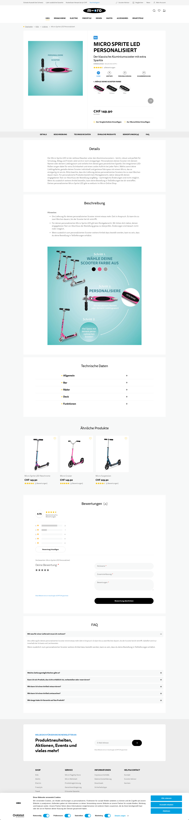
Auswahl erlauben (166, 805)
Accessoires (122, 18)
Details (43, 134)
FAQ (147, 134)
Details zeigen (120, 816)
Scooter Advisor (124, 3)
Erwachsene (60, 18)
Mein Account (161, 3)
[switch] (68, 815)
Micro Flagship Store (73, 775)
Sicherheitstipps (100, 787)
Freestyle (86, 18)
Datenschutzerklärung (102, 779)
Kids (48, 18)
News (148, 3)
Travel (37, 791)
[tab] (94, 375)
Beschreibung (60, 134)
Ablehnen (166, 811)
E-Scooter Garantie (72, 791)
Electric (74, 18)
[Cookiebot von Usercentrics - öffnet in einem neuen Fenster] (18, 815)
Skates (109, 18)
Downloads (98, 783)
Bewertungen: (102, 582)
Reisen (99, 18)
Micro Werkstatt (71, 779)
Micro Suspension (103, 476)
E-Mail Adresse (102, 743)
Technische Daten (82, 134)
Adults (37, 779)
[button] (154, 10)
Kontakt (127, 775)
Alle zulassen (166, 798)
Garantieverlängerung (73, 787)
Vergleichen (139, 3)
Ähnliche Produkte (107, 134)
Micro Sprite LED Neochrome (37, 476)
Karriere (127, 783)
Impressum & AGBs (101, 775)
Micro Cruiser (66, 476)
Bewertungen (130, 134)
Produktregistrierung (73, 783)
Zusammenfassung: (104, 574)
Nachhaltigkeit (95, 3)
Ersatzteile (137, 18)
